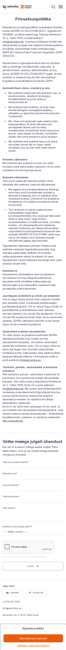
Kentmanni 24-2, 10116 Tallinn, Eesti (21, 615)
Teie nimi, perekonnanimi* (16, 462)
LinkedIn (14, 592)
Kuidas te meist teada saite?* (17, 526)
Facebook (38, 592)
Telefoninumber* (11, 496)
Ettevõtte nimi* (10, 473)
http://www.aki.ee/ (13, 420)
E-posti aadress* (11, 485)
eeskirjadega (39, 556)
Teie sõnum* (9, 508)
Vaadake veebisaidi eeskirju (33, 645)
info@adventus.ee (13, 41)
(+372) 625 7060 (11, 601)
